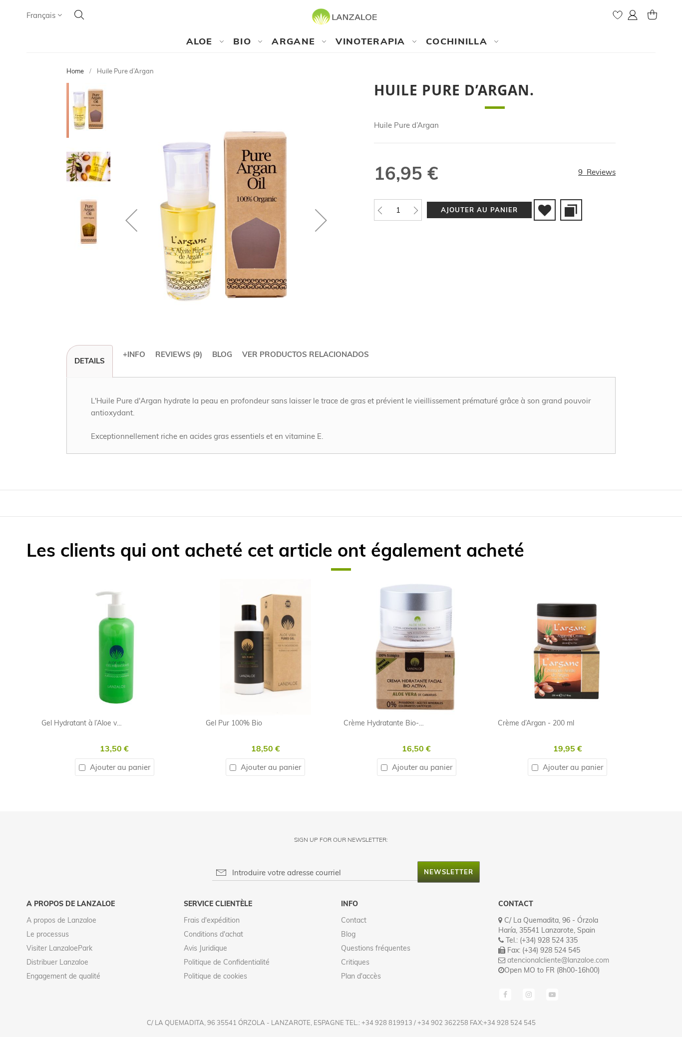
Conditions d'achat (213, 934)
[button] (44, 15)
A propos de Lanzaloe (61, 920)
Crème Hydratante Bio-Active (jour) (400, 722)
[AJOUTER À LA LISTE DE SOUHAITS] (545, 210)
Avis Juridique (205, 948)
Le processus (47, 934)
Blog (222, 354)
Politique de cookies (215, 976)
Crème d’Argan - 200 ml (536, 722)
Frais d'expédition (212, 920)
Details (89, 360)
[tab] (89, 361)
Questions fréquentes (375, 948)
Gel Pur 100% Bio (234, 722)
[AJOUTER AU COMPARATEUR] (571, 210)
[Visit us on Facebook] (506, 993)
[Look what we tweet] (530, 993)
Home (75, 71)
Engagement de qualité (63, 976)
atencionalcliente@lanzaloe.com (558, 960)
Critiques (355, 962)
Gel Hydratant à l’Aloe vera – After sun (103, 722)
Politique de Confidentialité (227, 962)
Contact (353, 920)
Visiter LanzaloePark (59, 948)
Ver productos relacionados (305, 354)
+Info (134, 354)
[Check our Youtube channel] (552, 993)
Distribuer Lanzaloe (57, 962)
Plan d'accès (361, 976)
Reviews (177, 354)
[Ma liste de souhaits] (618, 17)
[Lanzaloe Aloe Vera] (341, 16)
